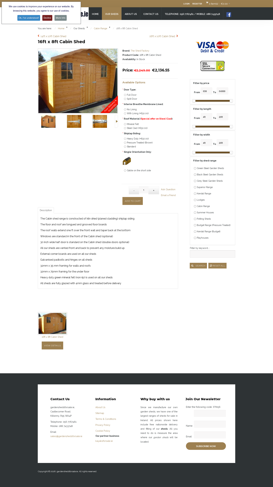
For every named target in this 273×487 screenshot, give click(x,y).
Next (116, 121)
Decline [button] (47, 17)
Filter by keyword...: (200, 248)
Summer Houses (205, 212)
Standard (131, 146)
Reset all (218, 265)
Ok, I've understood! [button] (29, 17)
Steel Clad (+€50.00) (137, 128)
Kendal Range (204, 193)
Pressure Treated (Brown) (140, 142)
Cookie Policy (102, 430)
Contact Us (150, 14)
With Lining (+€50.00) (138, 113)
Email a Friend (168, 195)
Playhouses (203, 238)
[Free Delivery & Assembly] (77, 50)
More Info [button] (60, 17)
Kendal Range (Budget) (208, 231)
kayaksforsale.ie (104, 441)
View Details (52, 345)
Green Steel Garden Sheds (210, 168)
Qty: (125, 188)
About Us (131, 14)
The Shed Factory (140, 50)
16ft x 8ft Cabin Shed (52, 337)
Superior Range (205, 187)
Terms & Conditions (105, 419)
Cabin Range (203, 206)
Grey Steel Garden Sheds (210, 181)
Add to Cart (132, 201)
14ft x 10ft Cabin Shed (53, 36)
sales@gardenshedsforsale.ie (66, 436)
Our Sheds (111, 14)
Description (46, 210)
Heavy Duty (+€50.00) (138, 138)
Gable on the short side (139, 170)
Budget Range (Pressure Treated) (214, 225)
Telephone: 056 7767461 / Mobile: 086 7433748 (192, 14)
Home (95, 14)
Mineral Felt (133, 124)
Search (200, 265)
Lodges (201, 200)
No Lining (132, 109)
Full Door (131, 95)
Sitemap (99, 413)
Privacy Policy (102, 425)
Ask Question (168, 189)
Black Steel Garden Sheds (210, 174)
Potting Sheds (204, 219)
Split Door (132, 99)
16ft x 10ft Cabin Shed (162, 36)
